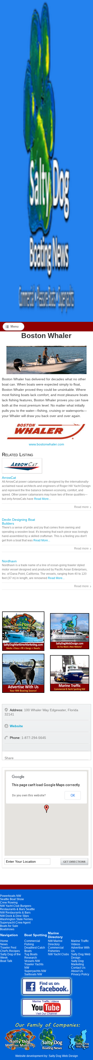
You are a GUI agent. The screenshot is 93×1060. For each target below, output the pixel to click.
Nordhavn (9, 561)
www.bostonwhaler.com (46, 444)
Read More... (42, 499)
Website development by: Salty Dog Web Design (46, 1056)
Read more (81, 507)
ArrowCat (9, 478)
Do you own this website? (29, 795)
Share (9, 758)
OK (73, 795)
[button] (46, 809)
